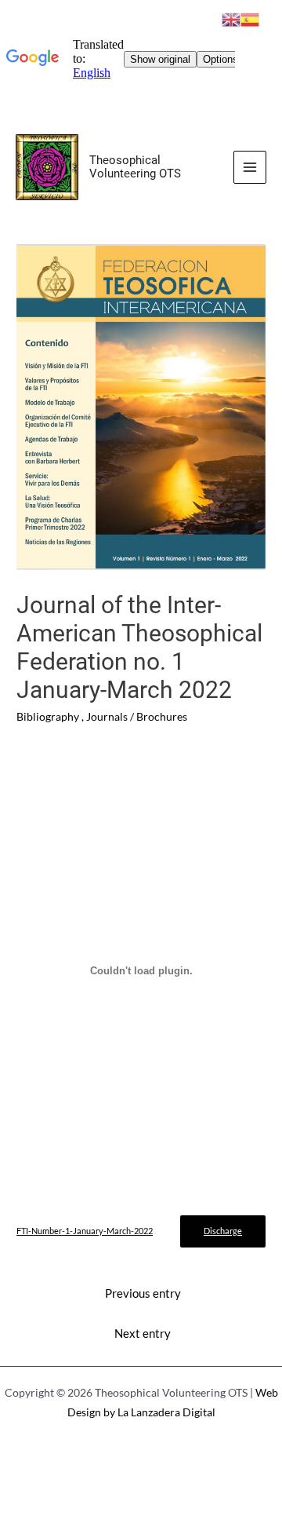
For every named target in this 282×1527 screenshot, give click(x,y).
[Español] (249, 17)
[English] (231, 17)
